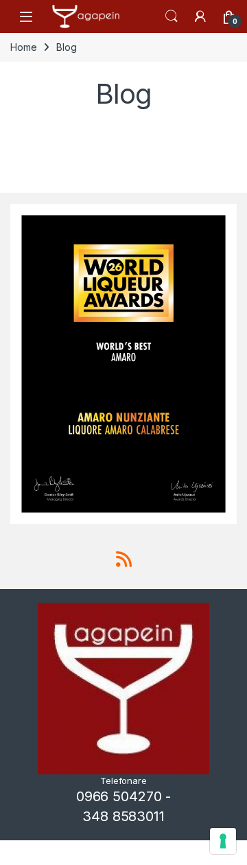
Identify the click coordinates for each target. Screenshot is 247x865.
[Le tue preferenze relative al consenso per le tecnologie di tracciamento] (223, 841)
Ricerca (171, 16)
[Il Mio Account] (200, 16)
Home (23, 47)
